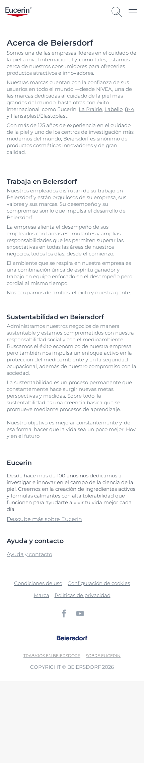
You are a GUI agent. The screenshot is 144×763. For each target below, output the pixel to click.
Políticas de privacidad (83, 595)
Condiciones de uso (38, 583)
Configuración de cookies (99, 583)
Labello (113, 109)
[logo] (18, 12)
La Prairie (90, 109)
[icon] (64, 613)
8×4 (129, 109)
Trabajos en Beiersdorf (51, 655)
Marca (41, 595)
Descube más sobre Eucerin (44, 519)
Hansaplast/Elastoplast (39, 116)
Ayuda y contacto (29, 554)
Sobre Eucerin (103, 655)
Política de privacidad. (83, 731)
